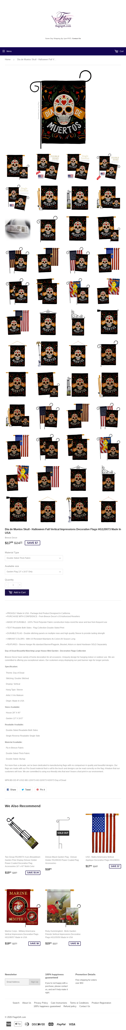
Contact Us (76, 38)
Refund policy (69, 1006)
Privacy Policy (41, 1003)
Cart (121, 51)
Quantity (9, 579)
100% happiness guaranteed (47, 1006)
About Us (26, 1003)
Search (16, 1003)
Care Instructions (59, 1003)
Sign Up (34, 982)
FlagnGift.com (19, 1017)
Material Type (12, 552)
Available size (12, 566)
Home (7, 59)
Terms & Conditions (79, 1003)
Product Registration (101, 1003)
